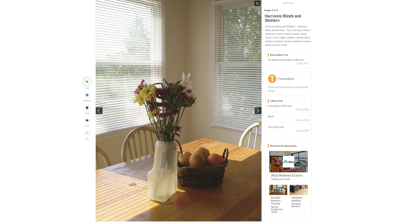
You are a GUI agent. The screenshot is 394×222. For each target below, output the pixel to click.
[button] (87, 81)
